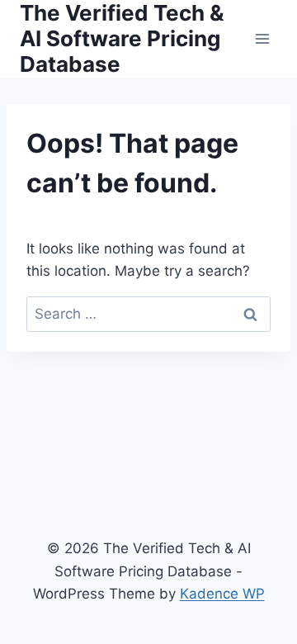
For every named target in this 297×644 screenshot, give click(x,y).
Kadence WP (222, 593)
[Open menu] (262, 38)
